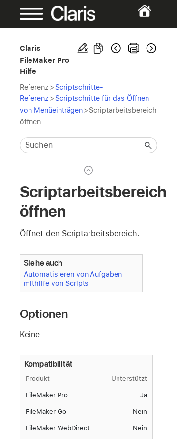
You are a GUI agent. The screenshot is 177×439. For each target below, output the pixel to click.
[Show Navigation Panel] (26, 14)
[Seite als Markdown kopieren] (98, 48)
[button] (148, 145)
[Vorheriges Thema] (116, 48)
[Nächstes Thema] (150, 48)
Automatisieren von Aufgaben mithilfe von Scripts (73, 278)
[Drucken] (134, 48)
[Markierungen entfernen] (82, 48)
